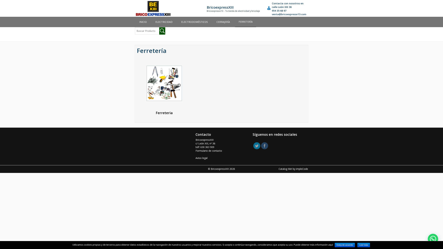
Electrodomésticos (194, 22)
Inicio (143, 22)
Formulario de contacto (209, 150)
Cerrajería (223, 22)
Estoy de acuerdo (345, 245)
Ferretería (246, 21)
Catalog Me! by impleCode (293, 168)
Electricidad (164, 22)
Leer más (363, 245)
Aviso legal (201, 158)
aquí (330, 244)
